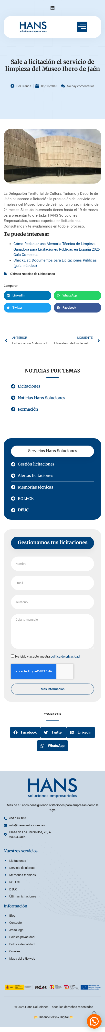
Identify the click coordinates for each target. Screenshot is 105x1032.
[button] (27, 295)
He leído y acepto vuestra (47, 656)
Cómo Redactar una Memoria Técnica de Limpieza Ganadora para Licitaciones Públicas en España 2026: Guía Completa (57, 249)
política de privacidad (65, 656)
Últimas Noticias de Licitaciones (32, 274)
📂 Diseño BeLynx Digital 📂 (53, 1017)
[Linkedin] (52, 8)
